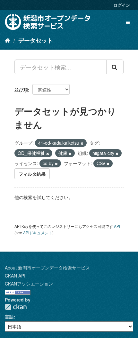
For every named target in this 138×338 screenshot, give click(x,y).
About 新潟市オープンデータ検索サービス (47, 267)
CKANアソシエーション (29, 283)
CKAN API (15, 275)
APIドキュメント (37, 232)
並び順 (21, 89)
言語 (9, 316)
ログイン (121, 5)
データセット (35, 40)
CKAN (16, 306)
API (117, 226)
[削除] (82, 143)
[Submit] (115, 67)
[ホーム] (7, 40)
